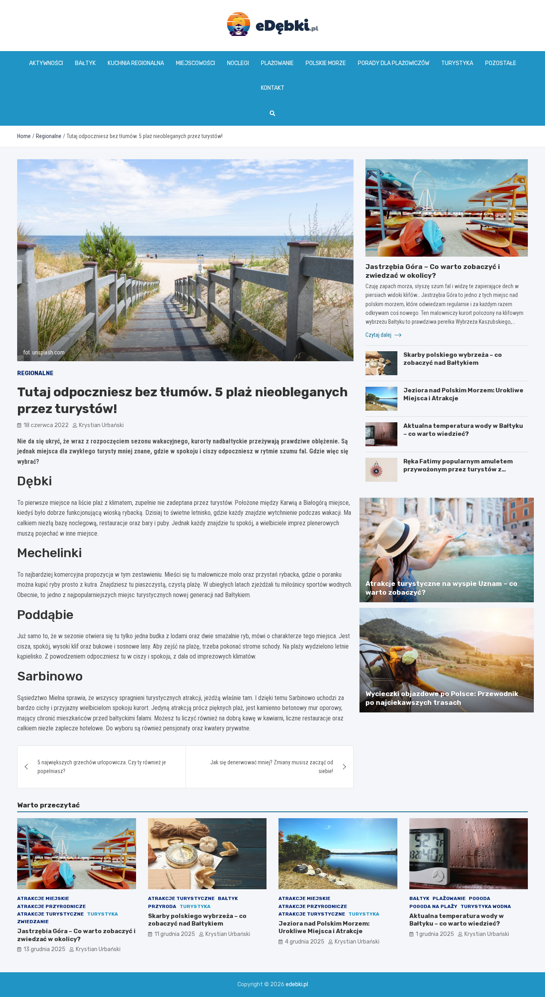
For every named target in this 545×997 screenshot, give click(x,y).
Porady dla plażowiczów (393, 63)
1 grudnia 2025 (435, 934)
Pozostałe (500, 63)
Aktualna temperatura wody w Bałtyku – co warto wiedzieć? (463, 429)
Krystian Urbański (101, 425)
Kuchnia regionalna (136, 63)
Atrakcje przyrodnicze (51, 906)
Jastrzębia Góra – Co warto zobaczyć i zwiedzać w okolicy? (76, 935)
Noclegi (238, 63)
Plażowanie (277, 63)
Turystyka (457, 63)
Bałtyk (85, 63)
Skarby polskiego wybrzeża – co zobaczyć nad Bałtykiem (452, 358)
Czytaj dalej (379, 335)
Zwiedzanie (33, 921)
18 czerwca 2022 (46, 425)
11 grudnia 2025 (174, 934)
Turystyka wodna (485, 906)
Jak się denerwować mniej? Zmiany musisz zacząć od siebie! (271, 766)
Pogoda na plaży (433, 906)
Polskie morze (326, 63)
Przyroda (162, 906)
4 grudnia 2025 (304, 941)
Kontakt (272, 88)
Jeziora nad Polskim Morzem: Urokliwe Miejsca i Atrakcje (323, 927)
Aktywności (46, 63)
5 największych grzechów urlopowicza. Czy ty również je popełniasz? (102, 766)
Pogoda (479, 898)
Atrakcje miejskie (43, 898)
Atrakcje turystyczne (50, 914)
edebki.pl (297, 984)
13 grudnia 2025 (44, 949)
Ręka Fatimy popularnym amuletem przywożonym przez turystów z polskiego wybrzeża (458, 469)
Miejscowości (195, 63)
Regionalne (35, 373)
